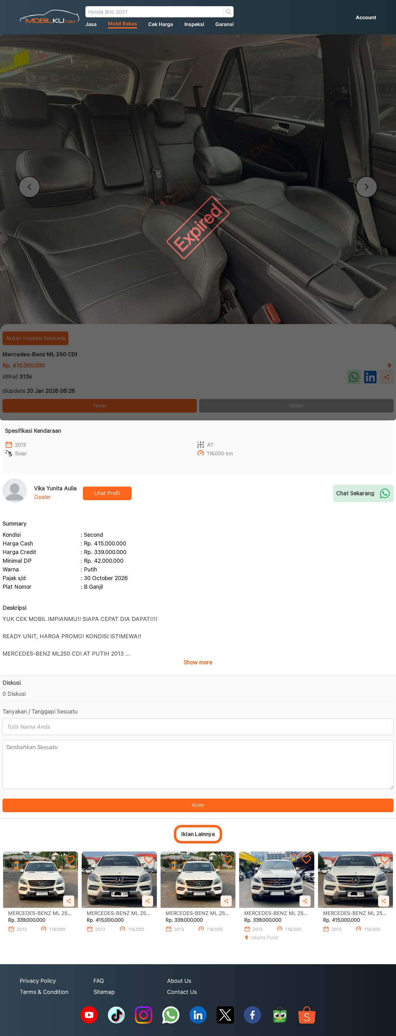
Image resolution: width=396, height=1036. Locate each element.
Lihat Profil (107, 493)
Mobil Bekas (122, 23)
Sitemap (104, 992)
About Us (179, 980)
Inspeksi (194, 24)
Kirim (198, 805)
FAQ (98, 980)
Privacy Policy (38, 980)
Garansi (224, 24)
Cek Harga (160, 24)
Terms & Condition (44, 992)
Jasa (91, 24)
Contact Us (182, 992)
